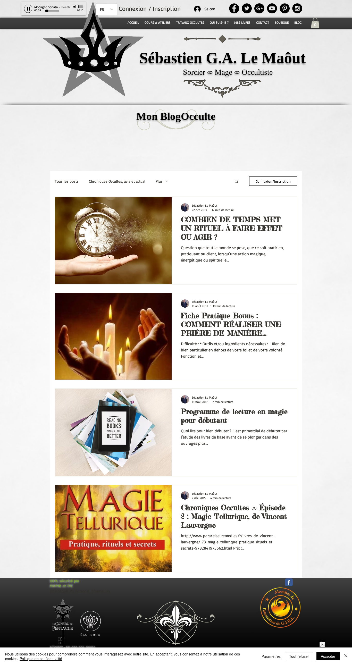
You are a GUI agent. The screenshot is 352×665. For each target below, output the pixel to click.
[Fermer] (346, 656)
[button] (315, 23)
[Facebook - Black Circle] (234, 8)
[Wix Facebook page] (289, 582)
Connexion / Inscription (150, 8)
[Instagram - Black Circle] (297, 8)
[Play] (28, 8)
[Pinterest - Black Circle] (285, 8)
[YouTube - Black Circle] (272, 8)
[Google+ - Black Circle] (259, 8)
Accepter (328, 656)
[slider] (80, 6)
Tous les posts (67, 181)
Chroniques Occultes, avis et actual (117, 181)
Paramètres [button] (271, 656)
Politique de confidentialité (41, 658)
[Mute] (75, 6)
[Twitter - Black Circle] (247, 8)
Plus (159, 181)
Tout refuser (299, 656)
